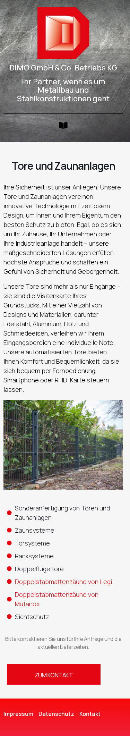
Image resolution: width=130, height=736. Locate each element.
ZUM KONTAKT (54, 675)
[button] (63, 125)
